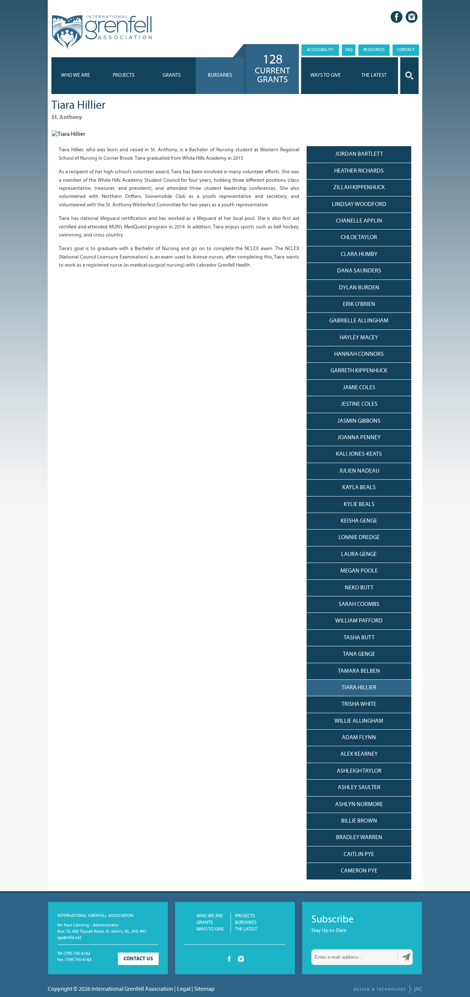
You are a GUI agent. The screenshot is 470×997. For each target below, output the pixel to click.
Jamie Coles (359, 388)
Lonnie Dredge (359, 538)
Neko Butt (359, 588)
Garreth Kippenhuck (358, 371)
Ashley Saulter (359, 788)
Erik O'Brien (359, 304)
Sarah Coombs (359, 604)
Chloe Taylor (359, 238)
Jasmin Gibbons (358, 421)
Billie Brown (359, 821)
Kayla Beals (359, 488)
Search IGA (409, 75)
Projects (123, 75)
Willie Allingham (359, 721)
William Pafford (359, 621)
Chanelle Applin (359, 221)
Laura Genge (359, 554)
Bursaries (220, 75)
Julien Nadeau (359, 471)
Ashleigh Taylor (359, 771)
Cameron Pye (359, 871)
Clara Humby (359, 254)
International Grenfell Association (101, 32)
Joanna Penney (359, 438)
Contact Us (138, 959)
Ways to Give (210, 929)
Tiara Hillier (358, 688)
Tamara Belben (359, 671)
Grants (172, 75)
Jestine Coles (359, 404)
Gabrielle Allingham (358, 321)
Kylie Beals (359, 504)
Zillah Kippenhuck (359, 188)
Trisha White (358, 704)
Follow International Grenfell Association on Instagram (411, 17)
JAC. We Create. (388, 989)
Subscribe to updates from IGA (406, 957)
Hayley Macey (359, 338)
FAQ (348, 50)
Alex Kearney (359, 754)
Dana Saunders (359, 271)
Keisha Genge (359, 521)
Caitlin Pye (359, 854)
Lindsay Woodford (359, 204)
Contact (406, 50)
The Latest (246, 929)
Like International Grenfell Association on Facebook (396, 17)
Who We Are (75, 75)
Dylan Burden (359, 288)
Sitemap (204, 989)
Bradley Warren (359, 838)
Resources (374, 50)
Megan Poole (359, 571)
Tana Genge (359, 654)
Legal (184, 989)
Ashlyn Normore (359, 805)
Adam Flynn (359, 738)
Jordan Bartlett (359, 154)
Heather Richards (359, 171)
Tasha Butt (359, 638)
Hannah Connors (359, 354)
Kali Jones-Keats (359, 454)
